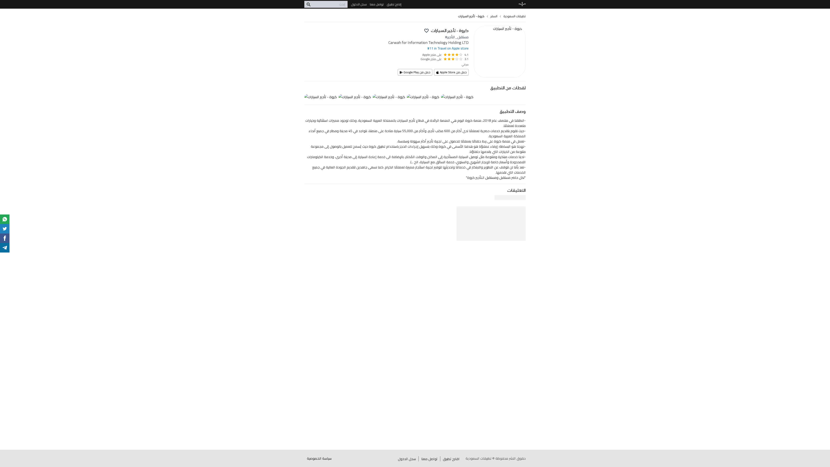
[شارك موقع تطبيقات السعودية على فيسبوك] (5, 238)
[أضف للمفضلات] (426, 30)
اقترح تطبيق (451, 459)
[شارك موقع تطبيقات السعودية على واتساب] (5, 219)
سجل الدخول (407, 459)
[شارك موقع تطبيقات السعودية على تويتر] (5, 229)
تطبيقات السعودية (514, 16)
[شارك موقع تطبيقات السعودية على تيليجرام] (5, 248)
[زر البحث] (308, 4)
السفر (493, 16)
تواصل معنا (429, 459)
